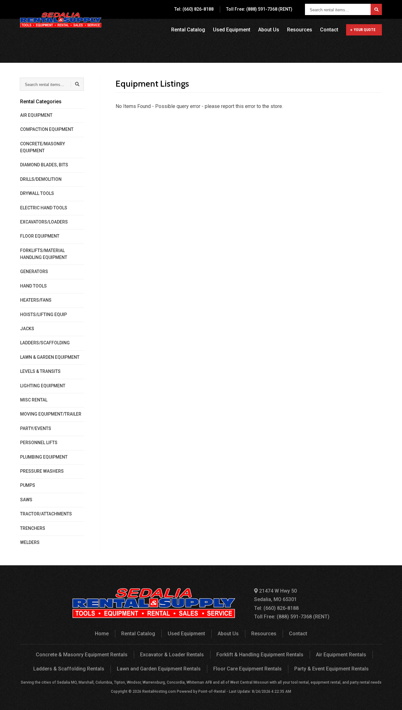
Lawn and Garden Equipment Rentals (159, 669)
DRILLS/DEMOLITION (41, 179)
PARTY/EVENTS (35, 428)
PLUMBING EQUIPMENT (44, 457)
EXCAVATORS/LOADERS (44, 221)
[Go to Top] (390, 698)
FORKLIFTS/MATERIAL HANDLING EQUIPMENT (43, 254)
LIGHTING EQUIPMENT (42, 385)
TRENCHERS (32, 528)
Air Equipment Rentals (341, 655)
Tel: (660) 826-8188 (194, 9)
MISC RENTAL (33, 399)
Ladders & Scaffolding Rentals (68, 669)
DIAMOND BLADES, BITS (44, 164)
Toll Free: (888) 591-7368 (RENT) (259, 9)
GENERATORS (34, 271)
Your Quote (365, 30)
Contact (329, 30)
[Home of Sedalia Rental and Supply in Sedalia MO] (60, 20)
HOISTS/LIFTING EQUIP (43, 314)
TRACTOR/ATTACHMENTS (46, 513)
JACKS (27, 328)
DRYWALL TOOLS (37, 193)
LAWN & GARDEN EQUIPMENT (49, 357)
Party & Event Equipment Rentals (331, 669)
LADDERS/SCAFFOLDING (45, 342)
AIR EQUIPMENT (36, 115)
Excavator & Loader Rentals (172, 655)
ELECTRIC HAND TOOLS (43, 207)
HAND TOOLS (33, 285)
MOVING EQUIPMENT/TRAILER (50, 414)
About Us (268, 30)
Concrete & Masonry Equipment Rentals (82, 655)
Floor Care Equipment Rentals (247, 669)
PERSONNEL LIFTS (38, 442)
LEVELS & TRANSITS (40, 371)
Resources (299, 30)
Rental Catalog (188, 30)
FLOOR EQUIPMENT (39, 236)
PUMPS (27, 485)
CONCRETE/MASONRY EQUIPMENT (42, 147)
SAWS (26, 499)
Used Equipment (231, 30)
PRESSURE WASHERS (42, 471)
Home (102, 634)
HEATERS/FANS (36, 300)
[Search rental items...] (376, 9)
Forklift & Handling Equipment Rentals (259, 655)
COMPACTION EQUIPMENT (46, 129)
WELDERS (30, 542)
